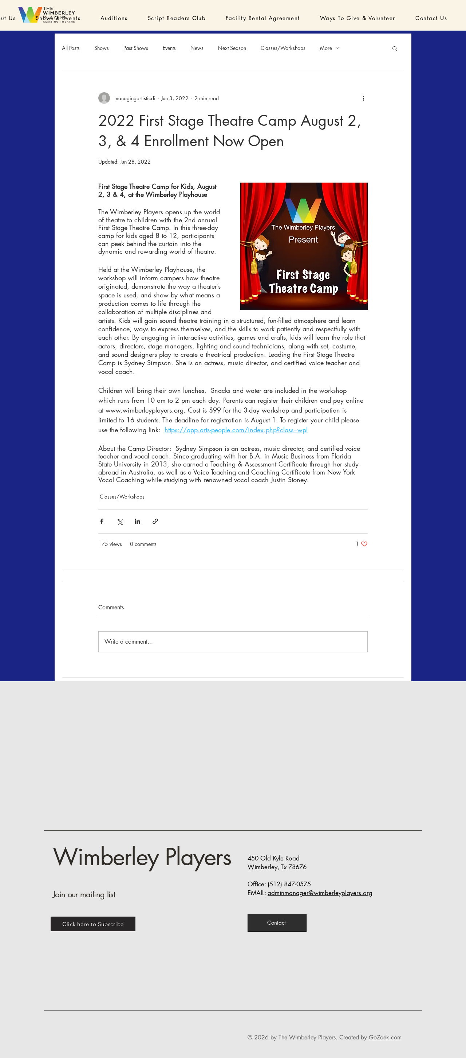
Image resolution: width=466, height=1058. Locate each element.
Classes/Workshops (283, 47)
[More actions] (363, 98)
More (326, 47)
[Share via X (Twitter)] (119, 521)
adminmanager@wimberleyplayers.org (320, 893)
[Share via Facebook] (101, 521)
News (197, 47)
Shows (101, 47)
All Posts (71, 47)
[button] (48, 18)
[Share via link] (155, 521)
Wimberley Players (142, 857)
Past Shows (135, 47)
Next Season (232, 47)
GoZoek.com (385, 1037)
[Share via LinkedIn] (137, 521)
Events (169, 47)
